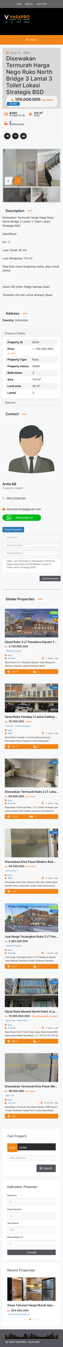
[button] (25, 1319)
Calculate (32, 1252)
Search (47, 1168)
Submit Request (50, 578)
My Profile (42, 4)
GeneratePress (49, 1341)
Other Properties (13, 529)
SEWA (23, 1147)
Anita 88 (9, 484)
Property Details (15, 333)
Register (29, 4)
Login (19, 4)
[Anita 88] (31, 448)
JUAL (12, 1147)
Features (10, 402)
